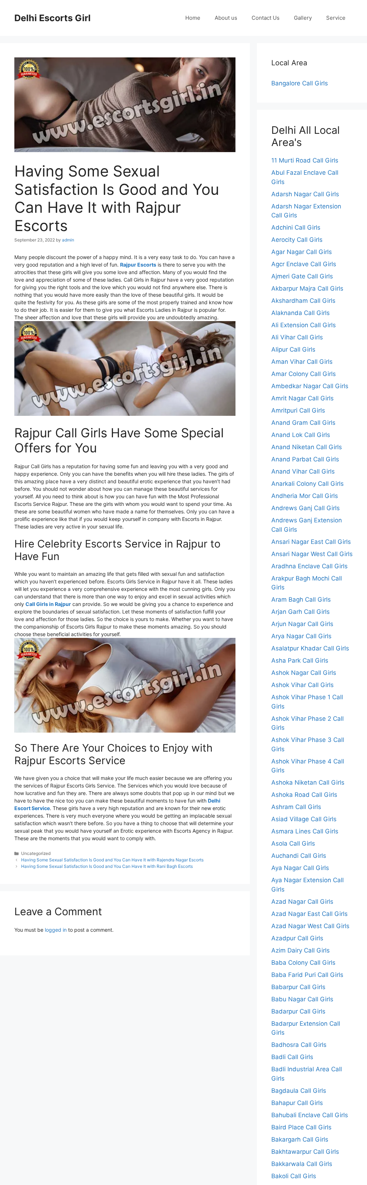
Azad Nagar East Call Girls (309, 913)
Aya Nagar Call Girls (300, 867)
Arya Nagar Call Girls (301, 636)
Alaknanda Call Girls (300, 312)
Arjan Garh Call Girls (300, 611)
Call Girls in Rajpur (48, 604)
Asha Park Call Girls (299, 660)
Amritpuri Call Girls (298, 410)
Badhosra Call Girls (299, 1044)
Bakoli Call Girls (293, 1176)
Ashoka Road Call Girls (304, 794)
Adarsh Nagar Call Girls (305, 194)
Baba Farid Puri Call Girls (307, 974)
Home (192, 17)
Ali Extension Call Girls (303, 325)
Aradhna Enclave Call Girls (309, 566)
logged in (56, 930)
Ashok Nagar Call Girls (303, 672)
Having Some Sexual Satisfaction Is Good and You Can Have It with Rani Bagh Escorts (107, 866)
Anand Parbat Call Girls (305, 459)
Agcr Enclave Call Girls (303, 264)
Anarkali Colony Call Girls (307, 483)
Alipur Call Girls (293, 349)
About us (226, 17)
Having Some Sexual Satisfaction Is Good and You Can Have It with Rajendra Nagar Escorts (112, 859)
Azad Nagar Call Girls (302, 901)
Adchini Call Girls (295, 227)
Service (335, 17)
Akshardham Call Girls (303, 300)
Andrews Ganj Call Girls (305, 508)
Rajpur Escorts (138, 265)
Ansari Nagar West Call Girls (312, 554)
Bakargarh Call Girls (299, 1139)
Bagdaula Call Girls (298, 1090)
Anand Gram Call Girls (303, 422)
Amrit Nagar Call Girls (302, 398)
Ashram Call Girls (296, 806)
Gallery (303, 17)
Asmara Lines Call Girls (304, 831)
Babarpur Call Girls (298, 987)
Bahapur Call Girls (297, 1102)
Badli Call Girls (292, 1057)
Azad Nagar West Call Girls (310, 926)
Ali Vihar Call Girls (297, 337)
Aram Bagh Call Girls (301, 599)
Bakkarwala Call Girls (301, 1163)
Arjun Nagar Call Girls (302, 623)
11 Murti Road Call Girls (304, 160)
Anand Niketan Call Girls (306, 447)
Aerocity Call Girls (297, 239)
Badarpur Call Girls (298, 1011)
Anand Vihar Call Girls (303, 471)
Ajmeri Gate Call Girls (302, 276)
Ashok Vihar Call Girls (302, 684)
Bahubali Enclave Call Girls (309, 1115)
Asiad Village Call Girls (304, 819)
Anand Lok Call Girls (300, 434)
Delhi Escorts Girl (52, 18)
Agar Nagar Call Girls (301, 251)
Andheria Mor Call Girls (304, 495)
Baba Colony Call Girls (303, 962)
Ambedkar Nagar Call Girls (309, 386)
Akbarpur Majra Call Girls (307, 288)
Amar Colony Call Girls (303, 373)
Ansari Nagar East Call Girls (311, 541)
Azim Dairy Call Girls (300, 950)
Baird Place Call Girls (301, 1127)
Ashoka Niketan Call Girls (307, 782)
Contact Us (266, 17)
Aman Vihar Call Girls (302, 361)
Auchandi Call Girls (298, 855)
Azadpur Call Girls (297, 938)
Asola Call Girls (293, 843)
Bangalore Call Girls (299, 83)
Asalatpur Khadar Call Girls (310, 648)
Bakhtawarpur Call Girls (305, 1151)
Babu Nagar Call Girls (302, 999)
